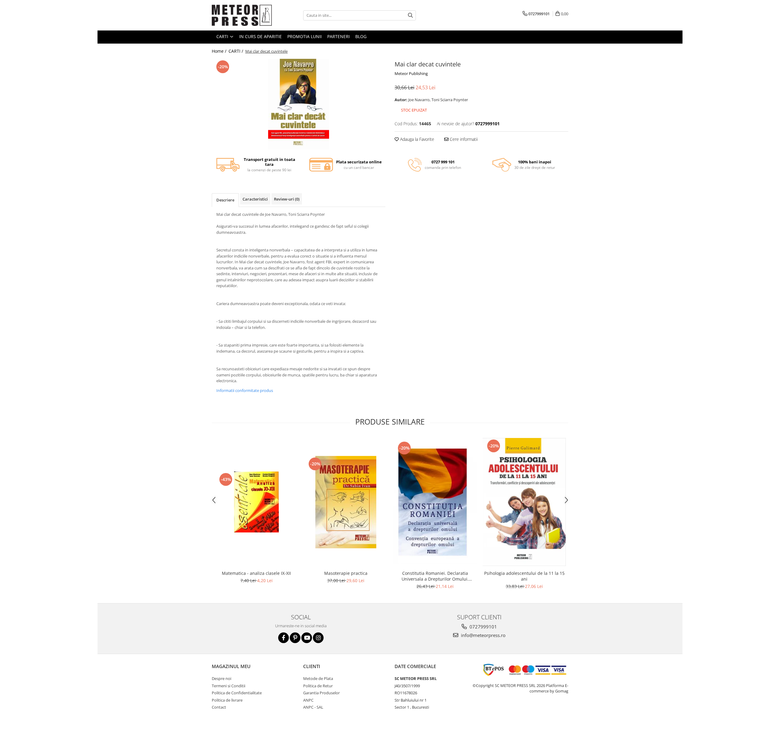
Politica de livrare (227, 700)
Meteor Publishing (411, 73)
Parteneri (338, 36)
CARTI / (236, 51)
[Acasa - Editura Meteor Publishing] (242, 15)
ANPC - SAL (313, 707)
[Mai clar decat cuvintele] (298, 104)
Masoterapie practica (345, 573)
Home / (220, 51)
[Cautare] (410, 15)
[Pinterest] (295, 637)
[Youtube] (306, 637)
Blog (361, 36)
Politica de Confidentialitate (237, 693)
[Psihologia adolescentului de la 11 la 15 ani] (524, 502)
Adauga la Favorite (416, 139)
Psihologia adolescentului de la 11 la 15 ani (524, 576)
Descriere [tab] (225, 200)
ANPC (308, 700)
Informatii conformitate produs (244, 390)
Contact (219, 707)
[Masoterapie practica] (345, 502)
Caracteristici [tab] (255, 199)
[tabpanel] (298, 104)
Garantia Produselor (321, 693)
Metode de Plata (318, 678)
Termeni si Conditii (228, 686)
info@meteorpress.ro (482, 635)
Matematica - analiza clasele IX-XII (256, 573)
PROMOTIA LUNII (304, 36)
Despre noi (221, 678)
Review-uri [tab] (287, 199)
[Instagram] (318, 637)
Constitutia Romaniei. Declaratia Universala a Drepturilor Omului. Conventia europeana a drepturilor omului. (435, 576)
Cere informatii (463, 139)
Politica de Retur (318, 686)
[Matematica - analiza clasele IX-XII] (256, 501)
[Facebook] (283, 637)
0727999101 (482, 627)
